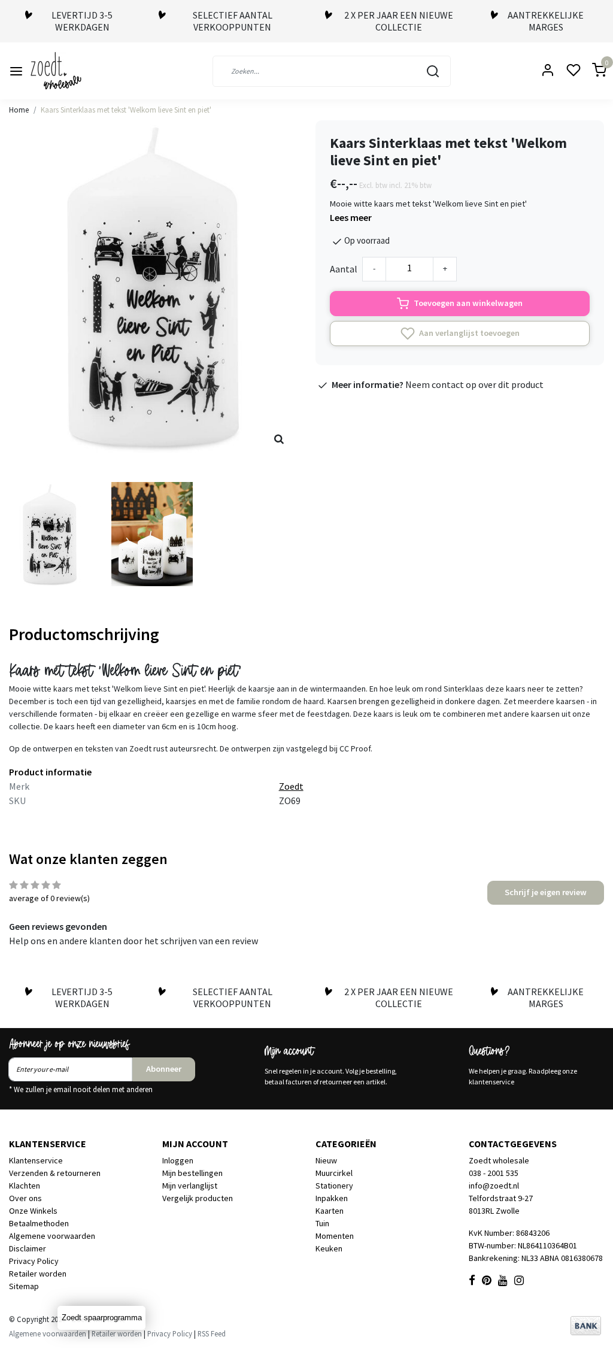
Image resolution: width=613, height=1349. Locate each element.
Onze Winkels (33, 1210)
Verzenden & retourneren (55, 1173)
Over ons (25, 1198)
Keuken (328, 1248)
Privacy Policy (34, 1261)
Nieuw (326, 1160)
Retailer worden (37, 1273)
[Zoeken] (432, 71)
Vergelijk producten (197, 1198)
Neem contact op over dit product (474, 384)
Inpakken (331, 1198)
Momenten (334, 1235)
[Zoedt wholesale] (77, 70)
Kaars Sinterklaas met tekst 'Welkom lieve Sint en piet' (126, 109)
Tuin (322, 1223)
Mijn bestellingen (192, 1173)
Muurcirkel (334, 1173)
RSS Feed (212, 1333)
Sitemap (24, 1286)
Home (19, 109)
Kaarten (329, 1210)
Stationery (334, 1185)
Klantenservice (36, 1160)
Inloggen (177, 1160)
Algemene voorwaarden (52, 1235)
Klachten (24, 1185)
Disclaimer (27, 1248)
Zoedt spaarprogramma (102, 1317)
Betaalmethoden (39, 1223)
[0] (592, 70)
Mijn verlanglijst (189, 1185)
